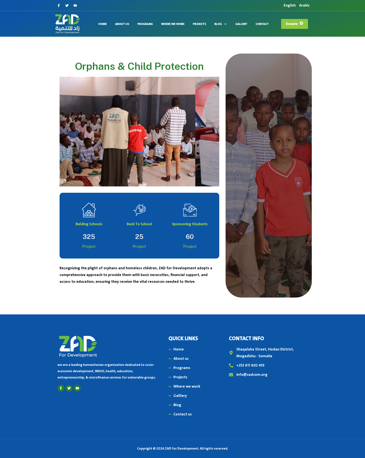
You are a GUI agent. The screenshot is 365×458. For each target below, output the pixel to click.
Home (102, 24)
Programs (145, 24)
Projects (199, 24)
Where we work (172, 24)
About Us (122, 24)
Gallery (241, 24)
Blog (218, 24)
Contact (262, 24)
